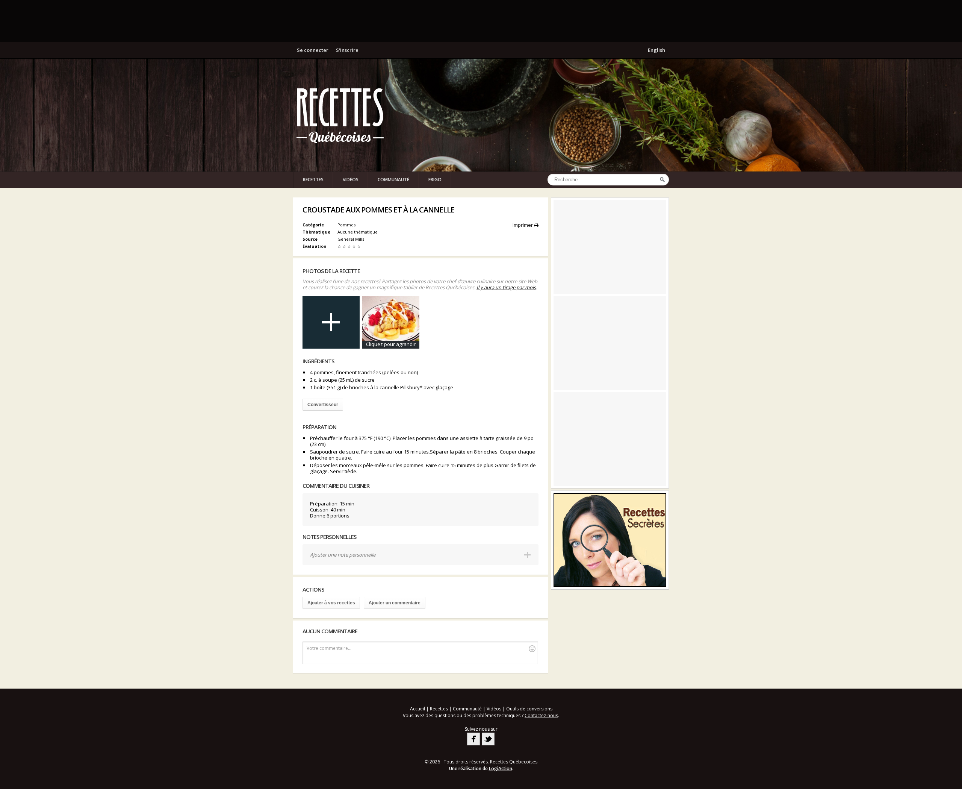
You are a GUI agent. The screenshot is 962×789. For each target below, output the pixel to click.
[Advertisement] (481, 21)
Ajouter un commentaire (394, 602)
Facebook (473, 739)
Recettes (313, 179)
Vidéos (350, 179)
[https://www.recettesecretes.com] (610, 540)
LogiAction (500, 768)
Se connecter (312, 50)
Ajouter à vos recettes (331, 602)
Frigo (435, 179)
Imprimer (523, 225)
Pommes (346, 225)
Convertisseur (322, 404)
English (656, 50)
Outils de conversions (529, 709)
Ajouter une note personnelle (342, 554)
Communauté (393, 179)
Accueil (417, 709)
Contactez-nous (541, 715)
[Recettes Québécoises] (340, 115)
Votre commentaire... (329, 648)
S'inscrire (347, 50)
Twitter (488, 739)
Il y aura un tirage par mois (506, 287)
